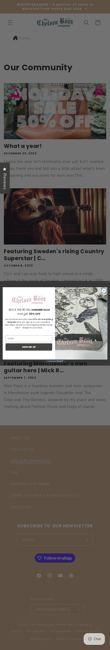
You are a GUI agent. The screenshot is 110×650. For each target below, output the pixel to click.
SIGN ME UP (29, 347)
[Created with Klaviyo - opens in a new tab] (55, 361)
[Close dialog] (104, 290)
